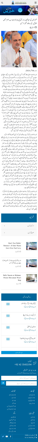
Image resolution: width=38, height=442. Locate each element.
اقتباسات (12, 417)
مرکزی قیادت (30, 398)
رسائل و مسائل (11, 431)
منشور (13, 403)
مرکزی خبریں (30, 225)
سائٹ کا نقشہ (12, 423)
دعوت (13, 398)
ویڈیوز (32, 423)
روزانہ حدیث (11, 429)
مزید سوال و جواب (19, 352)
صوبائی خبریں (31, 232)
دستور (13, 401)
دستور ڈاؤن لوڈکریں (10, 409)
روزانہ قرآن (12, 426)
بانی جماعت (31, 395)
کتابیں (32, 420)
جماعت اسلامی (11, 395)
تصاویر (32, 417)
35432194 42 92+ (23, 364)
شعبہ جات (31, 403)
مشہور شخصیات (11, 420)
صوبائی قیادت (30, 401)
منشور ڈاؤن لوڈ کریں (10, 406)
